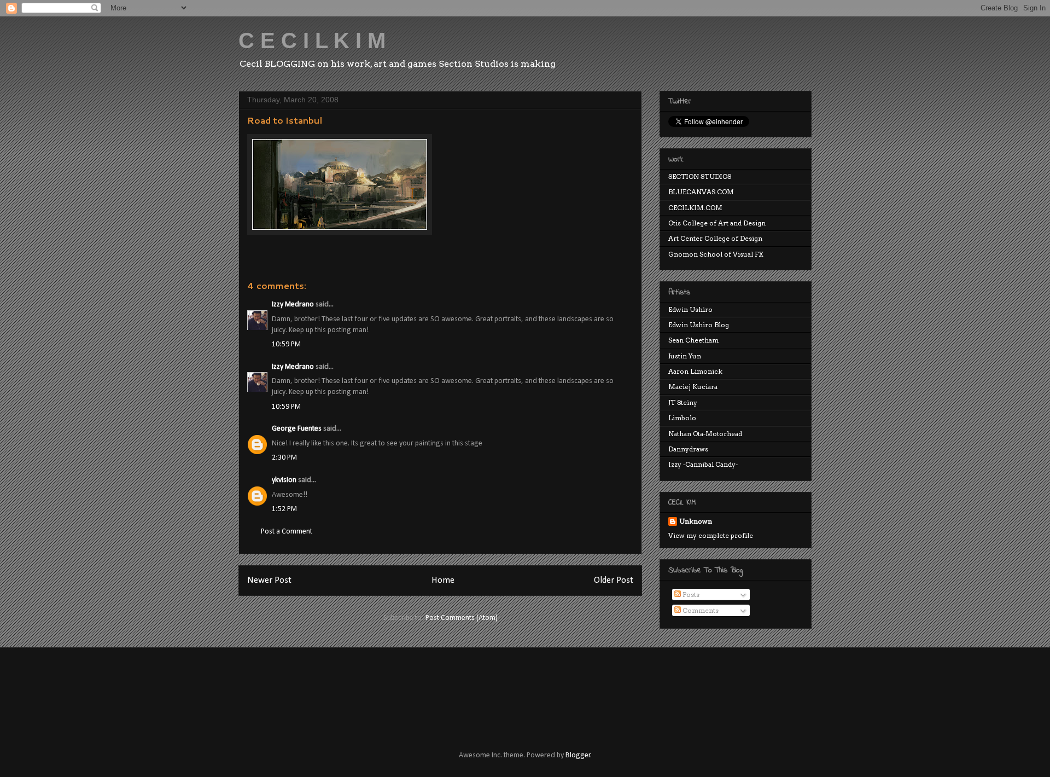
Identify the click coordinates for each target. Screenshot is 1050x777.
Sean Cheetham (693, 340)
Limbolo (682, 418)
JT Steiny (682, 402)
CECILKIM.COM (695, 208)
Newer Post (269, 580)
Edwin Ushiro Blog (698, 325)
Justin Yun (684, 356)
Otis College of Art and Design (717, 223)
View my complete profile (710, 535)
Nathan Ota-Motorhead (705, 434)
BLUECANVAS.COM (701, 192)
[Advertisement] (437, 689)
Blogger (578, 755)
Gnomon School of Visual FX (715, 254)
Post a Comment (286, 531)
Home (442, 580)
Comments (700, 610)
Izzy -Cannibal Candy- (703, 464)
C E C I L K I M (312, 40)
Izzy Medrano (293, 304)
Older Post (613, 580)
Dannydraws (688, 449)
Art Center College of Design (715, 238)
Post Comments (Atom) (461, 618)
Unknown (695, 521)
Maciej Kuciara (693, 386)
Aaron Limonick (695, 371)
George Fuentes (297, 429)
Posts (690, 594)
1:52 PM (284, 509)
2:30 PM (284, 458)
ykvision (284, 480)
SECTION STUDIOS (699, 176)
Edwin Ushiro (690, 309)
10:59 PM (286, 344)
